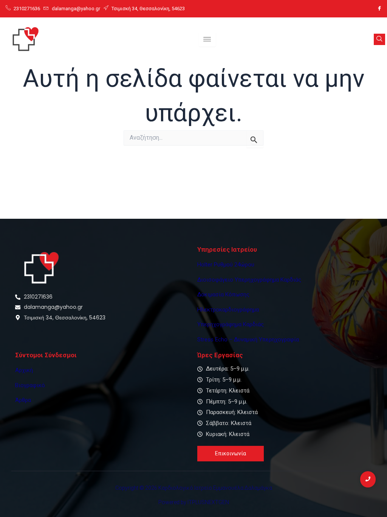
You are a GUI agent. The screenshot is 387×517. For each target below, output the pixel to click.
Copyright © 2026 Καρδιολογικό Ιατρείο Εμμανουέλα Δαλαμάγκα (193, 488)
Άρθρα (23, 400)
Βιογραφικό (30, 385)
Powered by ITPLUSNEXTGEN (193, 502)
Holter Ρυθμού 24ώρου (225, 264)
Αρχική (24, 370)
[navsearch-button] (379, 39)
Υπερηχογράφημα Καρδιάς (230, 324)
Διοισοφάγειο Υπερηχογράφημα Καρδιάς (249, 279)
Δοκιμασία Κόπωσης (223, 294)
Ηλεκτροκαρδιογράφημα (228, 309)
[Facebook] (379, 8)
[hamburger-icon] (207, 39)
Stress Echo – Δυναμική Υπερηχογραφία (248, 339)
